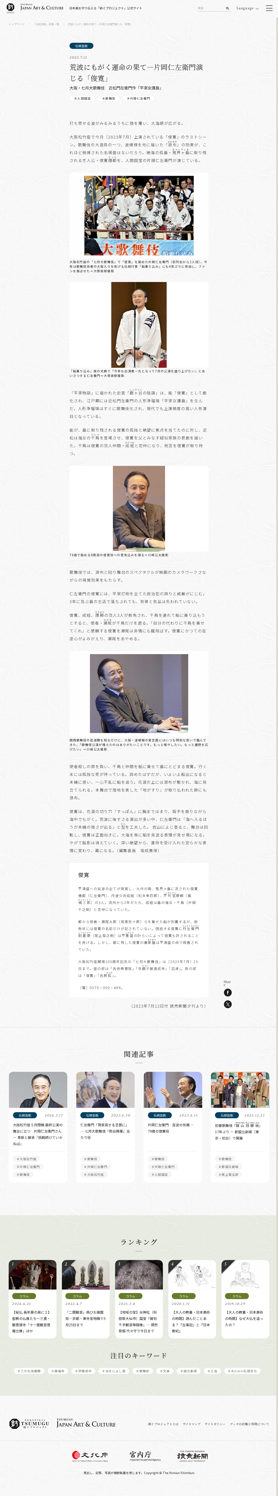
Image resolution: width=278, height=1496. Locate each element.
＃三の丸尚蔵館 (29, 1371)
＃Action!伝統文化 (242, 1371)
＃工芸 (212, 1371)
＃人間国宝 (82, 98)
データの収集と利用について (249, 1423)
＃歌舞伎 (109, 98)
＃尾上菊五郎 (228, 1174)
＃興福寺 (58, 1371)
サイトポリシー (215, 1423)
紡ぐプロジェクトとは (163, 1423)
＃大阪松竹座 (26, 1159)
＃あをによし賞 (114, 1371)
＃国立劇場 (188, 1371)
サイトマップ (191, 1423)
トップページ (16, 24)
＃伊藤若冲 (83, 1371)
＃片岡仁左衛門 (138, 98)
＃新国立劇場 (228, 1166)
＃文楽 (165, 1371)
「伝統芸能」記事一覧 (46, 24)
